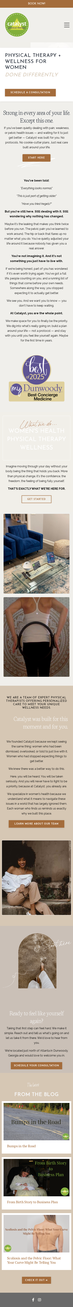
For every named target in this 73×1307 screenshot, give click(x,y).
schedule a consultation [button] (30, 92)
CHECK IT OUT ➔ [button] (36, 1280)
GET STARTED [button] (36, 499)
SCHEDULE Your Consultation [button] (36, 1065)
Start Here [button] (36, 158)
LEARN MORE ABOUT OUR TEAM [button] (36, 824)
